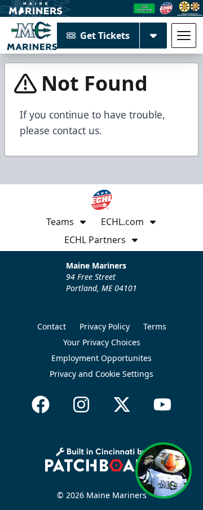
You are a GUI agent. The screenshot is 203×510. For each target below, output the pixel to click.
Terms (154, 326)
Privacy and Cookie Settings (101, 373)
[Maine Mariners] (32, 35)
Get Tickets (105, 35)
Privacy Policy (105, 326)
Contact (51, 326)
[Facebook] (40, 404)
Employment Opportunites (101, 358)
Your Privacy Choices (101, 342)
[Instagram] (81, 404)
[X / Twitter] (122, 404)
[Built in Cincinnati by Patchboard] (101, 459)
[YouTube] (162, 404)
